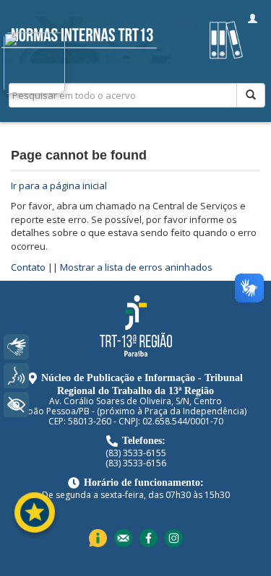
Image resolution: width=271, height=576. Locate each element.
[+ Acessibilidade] (16, 404)
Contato (28, 267)
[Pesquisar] (250, 95)
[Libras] (16, 346)
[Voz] (16, 375)
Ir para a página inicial (59, 185)
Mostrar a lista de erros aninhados (136, 267)
